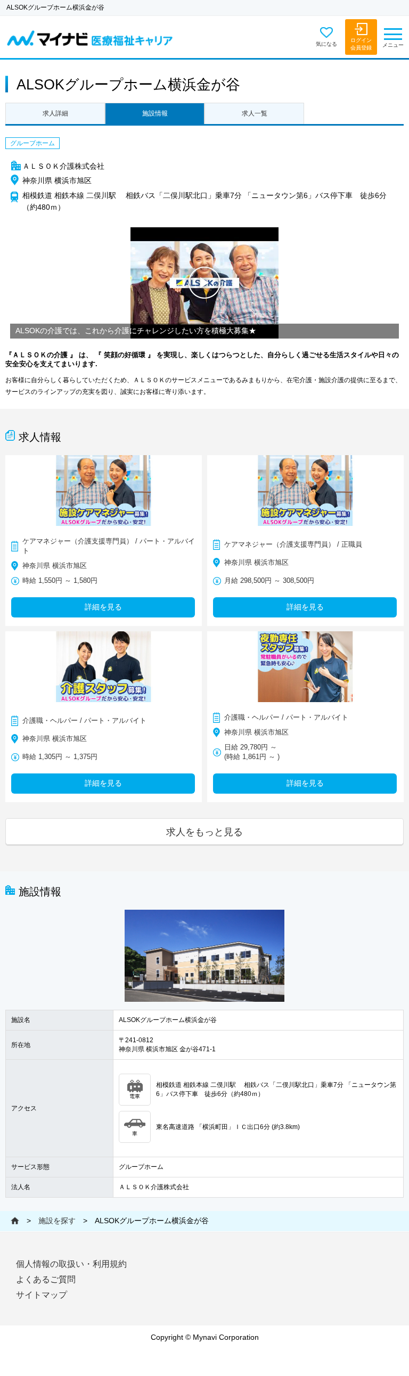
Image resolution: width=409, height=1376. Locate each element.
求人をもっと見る (204, 831)
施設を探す (57, 1220)
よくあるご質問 (46, 1279)
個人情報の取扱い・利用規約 (71, 1263)
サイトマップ (41, 1294)
